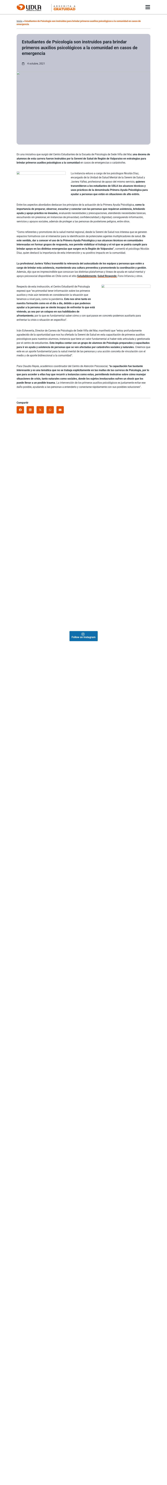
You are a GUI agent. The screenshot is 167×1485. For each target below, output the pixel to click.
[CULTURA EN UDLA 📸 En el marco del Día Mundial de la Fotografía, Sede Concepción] (117, 529)
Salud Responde (107, 276)
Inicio (19, 21)
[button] (20, 409)
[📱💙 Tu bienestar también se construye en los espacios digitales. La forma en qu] (50, 595)
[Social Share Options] (20, 491)
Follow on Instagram (84, 637)
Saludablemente (86, 276)
